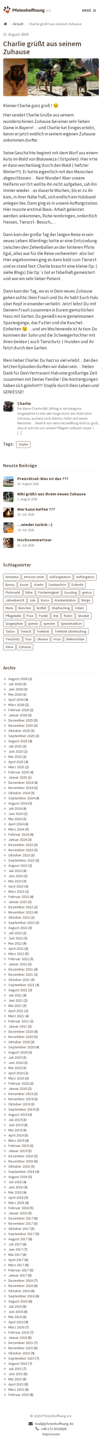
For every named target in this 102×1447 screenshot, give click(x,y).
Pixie (29, 616)
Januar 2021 (17, 1026)
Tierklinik (43, 631)
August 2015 (17, 1363)
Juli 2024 (15, 808)
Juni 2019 (15, 1125)
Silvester (83, 616)
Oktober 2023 (19, 855)
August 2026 (17, 678)
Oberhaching (61, 608)
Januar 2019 (17, 1150)
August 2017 (17, 1239)
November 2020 (20, 1036)
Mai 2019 (15, 1130)
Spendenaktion (71, 623)
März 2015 (16, 1389)
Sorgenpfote (14, 623)
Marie (9, 608)
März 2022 (16, 953)
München (24, 608)
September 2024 (21, 798)
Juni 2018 (15, 1187)
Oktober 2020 (19, 1042)
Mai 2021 (15, 1005)
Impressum (51, 1434)
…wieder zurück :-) (35, 524)
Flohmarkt (12, 592)
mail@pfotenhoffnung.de (54, 1423)
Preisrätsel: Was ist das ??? (43, 478)
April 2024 (16, 824)
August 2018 (17, 1176)
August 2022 (17, 927)
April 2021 (16, 1010)
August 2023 (17, 865)
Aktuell (18, 24)
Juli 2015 (15, 1368)
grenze (87, 592)
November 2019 (20, 1099)
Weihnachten (75, 639)
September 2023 (21, 860)
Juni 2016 (15, 1311)
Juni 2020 (15, 1062)
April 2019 (16, 1135)
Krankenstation (65, 600)
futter (29, 592)
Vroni (57, 639)
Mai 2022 (15, 943)
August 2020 (17, 1052)
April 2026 (16, 699)
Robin (68, 616)
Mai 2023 (15, 881)
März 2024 (16, 829)
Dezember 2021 (20, 969)
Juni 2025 (15, 751)
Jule (32, 600)
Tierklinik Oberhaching (70, 631)
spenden (49, 623)
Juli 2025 (15, 746)
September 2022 (21, 922)
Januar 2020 (17, 1088)
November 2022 (20, 912)
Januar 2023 (17, 901)
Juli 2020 (15, 1057)
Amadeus (12, 577)
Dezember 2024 (20, 782)
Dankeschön (57, 585)
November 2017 (20, 1223)
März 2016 (16, 1327)
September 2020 (21, 1047)
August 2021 (17, 990)
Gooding (70, 592)
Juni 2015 (15, 1374)
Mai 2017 (15, 1254)
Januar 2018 (17, 1213)
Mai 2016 (15, 1316)
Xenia (9, 647)
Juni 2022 (15, 938)
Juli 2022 (15, 933)
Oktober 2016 (19, 1291)
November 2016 (20, 1285)
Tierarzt (25, 631)
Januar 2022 (17, 964)
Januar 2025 (17, 777)
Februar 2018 (18, 1208)
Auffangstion (85, 577)
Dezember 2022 (20, 907)
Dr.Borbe (77, 585)
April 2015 (16, 1384)
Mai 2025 (15, 756)
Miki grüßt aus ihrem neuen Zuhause (51, 493)
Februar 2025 (18, 772)
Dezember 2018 (20, 1156)
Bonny (10, 585)
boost (24, 585)
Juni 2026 (15, 689)
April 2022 (16, 948)
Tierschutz (12, 639)
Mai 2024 (15, 818)
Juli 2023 (15, 870)
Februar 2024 (18, 834)
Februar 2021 (18, 1021)
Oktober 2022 (19, 917)
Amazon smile (34, 577)
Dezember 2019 (20, 1093)
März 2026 (16, 704)
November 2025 (20, 725)
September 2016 (21, 1296)
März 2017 (16, 1265)
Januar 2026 (17, 715)
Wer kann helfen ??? (36, 509)
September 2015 (21, 1358)
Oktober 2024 (19, 793)
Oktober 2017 (19, 1228)
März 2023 (16, 891)
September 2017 (21, 1233)
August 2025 (17, 741)
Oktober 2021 (19, 979)
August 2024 (17, 803)
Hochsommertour (34, 539)
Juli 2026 (15, 684)
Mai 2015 (15, 1379)
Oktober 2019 (19, 1104)
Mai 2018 (15, 1192)
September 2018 (21, 1171)
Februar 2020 (18, 1083)
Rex (56, 616)
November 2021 (20, 974)
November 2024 (20, 787)
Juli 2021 (15, 995)
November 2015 (20, 1348)
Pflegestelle (13, 616)
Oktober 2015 (19, 1353)
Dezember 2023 (20, 844)
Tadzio (10, 631)
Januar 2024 (17, 839)
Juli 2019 (15, 1119)
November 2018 (20, 1161)
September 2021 (21, 984)
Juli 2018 (15, 1182)
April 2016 (16, 1322)
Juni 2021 (15, 1000)
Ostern (79, 608)
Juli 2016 (15, 1306)
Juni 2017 (15, 1249)
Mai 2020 (15, 1067)
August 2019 (17, 1114)
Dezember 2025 (20, 720)
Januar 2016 (17, 1337)
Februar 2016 (18, 1332)
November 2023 (20, 850)
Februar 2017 (18, 1270)
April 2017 (16, 1259)
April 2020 (16, 1073)
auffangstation (60, 577)
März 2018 (16, 1202)
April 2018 (16, 1197)
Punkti (43, 616)
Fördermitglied (48, 592)
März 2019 (16, 1140)
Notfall (41, 608)
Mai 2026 (15, 694)
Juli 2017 (15, 1244)
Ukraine (42, 639)
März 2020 (16, 1078)
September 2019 (21, 1109)
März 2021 (16, 1016)
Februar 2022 (18, 959)
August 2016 (17, 1301)
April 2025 (16, 761)
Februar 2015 (18, 1394)
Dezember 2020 (20, 1031)
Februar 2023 (18, 896)
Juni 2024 (15, 813)
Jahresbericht (14, 600)
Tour (28, 639)
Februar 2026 (18, 710)
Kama (45, 600)
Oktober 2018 (19, 1166)
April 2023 (16, 886)
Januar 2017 (17, 1275)
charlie (23, 444)
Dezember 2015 (20, 1342)
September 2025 (21, 735)
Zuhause (25, 647)
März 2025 (16, 767)
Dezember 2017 (20, 1218)
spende (33, 623)
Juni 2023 (15, 876)
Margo (85, 600)
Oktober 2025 (19, 730)
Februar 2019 (18, 1145)
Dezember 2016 (20, 1280)
